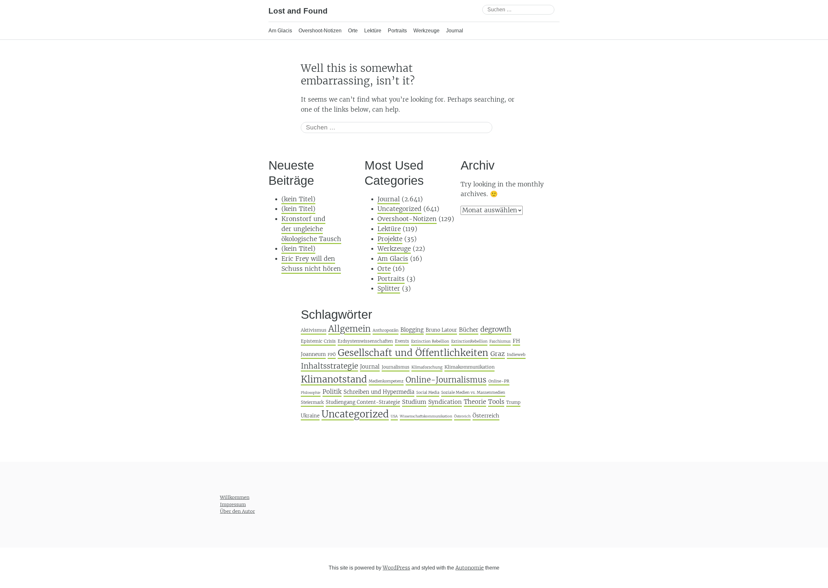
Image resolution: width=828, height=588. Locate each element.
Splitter (388, 288)
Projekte (389, 239)
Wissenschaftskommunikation (426, 416)
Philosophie (311, 393)
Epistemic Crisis (318, 341)
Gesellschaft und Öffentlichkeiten (413, 353)
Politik (332, 391)
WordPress (396, 567)
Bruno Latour (441, 330)
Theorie (475, 401)
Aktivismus (313, 330)
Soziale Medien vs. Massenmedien (473, 392)
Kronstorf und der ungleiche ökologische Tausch (311, 228)
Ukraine (310, 416)
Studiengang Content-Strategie (363, 402)
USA (394, 416)
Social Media (427, 392)
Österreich (486, 415)
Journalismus (395, 367)
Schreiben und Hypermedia (378, 392)
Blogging (412, 330)
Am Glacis (280, 30)
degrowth (495, 329)
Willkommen (234, 497)
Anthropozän (385, 330)
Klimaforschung (426, 367)
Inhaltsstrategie (329, 366)
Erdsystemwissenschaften (365, 341)
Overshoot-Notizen (320, 30)
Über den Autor (237, 511)
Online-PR (498, 381)
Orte (353, 30)
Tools (496, 401)
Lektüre (372, 30)
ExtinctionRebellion (469, 341)
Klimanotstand (334, 379)
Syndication (445, 401)
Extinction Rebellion (430, 341)
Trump (513, 402)
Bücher (468, 329)
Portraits (397, 30)
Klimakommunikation (469, 367)
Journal (454, 30)
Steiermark (312, 402)
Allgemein (349, 328)
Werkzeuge (426, 30)
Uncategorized (399, 209)
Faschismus (500, 341)
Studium (414, 401)
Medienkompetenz (386, 381)
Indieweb (516, 354)
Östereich (462, 416)
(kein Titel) (298, 199)
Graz (497, 354)
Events (402, 341)
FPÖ (332, 354)
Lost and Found (298, 10)
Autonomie (469, 567)
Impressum (233, 504)
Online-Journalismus (446, 380)
